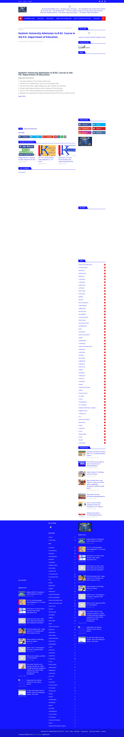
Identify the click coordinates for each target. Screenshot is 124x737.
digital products (92, 410)
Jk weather (92, 372)
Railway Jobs (92, 308)
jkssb (92, 329)
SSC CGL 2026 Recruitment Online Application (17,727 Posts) (46, 159)
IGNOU (92, 370)
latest (92, 425)
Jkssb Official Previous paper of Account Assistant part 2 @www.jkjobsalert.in (95, 463)
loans (92, 431)
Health (92, 337)
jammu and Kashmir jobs (92, 346)
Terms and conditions (94, 731)
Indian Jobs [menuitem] (49, 18)
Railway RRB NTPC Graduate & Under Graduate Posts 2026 (26, 158)
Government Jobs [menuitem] (29, 18)
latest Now (92, 349)
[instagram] (85, 132)
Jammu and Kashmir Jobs (29, 28)
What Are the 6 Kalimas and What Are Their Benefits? (36, 657)
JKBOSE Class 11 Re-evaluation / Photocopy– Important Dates (36, 648)
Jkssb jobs (92, 270)
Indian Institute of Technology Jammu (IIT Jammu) (95, 473)
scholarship (92, 443)
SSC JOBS (92, 396)
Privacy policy (84, 731)
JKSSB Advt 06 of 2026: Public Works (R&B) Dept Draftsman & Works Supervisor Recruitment (35, 621)
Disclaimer (77, 731)
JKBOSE (92, 296)
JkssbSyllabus (92, 314)
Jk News (92, 299)
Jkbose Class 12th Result (68, 9)
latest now (92, 352)
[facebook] (100, 1)
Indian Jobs (92, 282)
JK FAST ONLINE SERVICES (51, 12)
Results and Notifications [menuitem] (82, 18)
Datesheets (92, 364)
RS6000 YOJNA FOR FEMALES (91, 12)
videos (92, 390)
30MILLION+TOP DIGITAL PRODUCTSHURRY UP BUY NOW (89, 37)
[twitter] (102, 1)
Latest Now (92, 279)
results (92, 440)
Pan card (92, 378)
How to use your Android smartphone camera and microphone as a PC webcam (95, 504)
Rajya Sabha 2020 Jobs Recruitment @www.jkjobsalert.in (96, 495)
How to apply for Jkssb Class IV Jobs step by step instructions (85, 11)
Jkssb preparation (92, 302)
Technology (92, 343)
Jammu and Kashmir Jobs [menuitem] (63, 18)
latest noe (92, 428)
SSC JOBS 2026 (46, 11)
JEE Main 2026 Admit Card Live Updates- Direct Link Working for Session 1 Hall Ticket (36, 692)
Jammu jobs (92, 285)
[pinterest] (105, 1)
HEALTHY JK (92, 367)
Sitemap (103, 731)
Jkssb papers (92, 320)
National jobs (92, 273)
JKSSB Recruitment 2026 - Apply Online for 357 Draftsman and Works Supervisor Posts (36, 631)
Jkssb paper (92, 358)
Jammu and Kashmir (92, 334)
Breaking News (92, 326)
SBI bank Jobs (92, 340)
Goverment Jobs (92, 267)
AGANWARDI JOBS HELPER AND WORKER (91, 9)
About (24, 1)
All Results (92, 288)
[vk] (99, 132)
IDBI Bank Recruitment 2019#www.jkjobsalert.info (94, 514)
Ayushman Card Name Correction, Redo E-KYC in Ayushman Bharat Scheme (96, 453)
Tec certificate (92, 405)
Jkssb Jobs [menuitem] (97, 18)
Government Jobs (92, 317)
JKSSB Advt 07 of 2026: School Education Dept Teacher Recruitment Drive (65, 159)
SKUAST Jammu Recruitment (71, 12)
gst (92, 416)
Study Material (92, 402)
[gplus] (85, 128)
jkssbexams (92, 422)
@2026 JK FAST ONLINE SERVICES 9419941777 (52, 731)
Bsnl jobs (92, 355)
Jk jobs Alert (23, 41)
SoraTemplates (37, 734)
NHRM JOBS (92, 361)
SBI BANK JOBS (59, 11)
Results (92, 384)
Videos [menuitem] (22, 22)
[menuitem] (20, 18)
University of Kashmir (92, 387)
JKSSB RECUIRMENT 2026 (50, 9)
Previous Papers (92, 393)
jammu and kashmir (92, 419)
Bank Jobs (92, 276)
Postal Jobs (92, 381)
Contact (30, 1)
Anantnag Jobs (92, 305)
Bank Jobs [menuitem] (40, 18)
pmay (92, 437)
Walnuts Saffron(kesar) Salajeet (92, 407)
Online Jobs (92, 375)
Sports (92, 399)
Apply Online (22, 96)
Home (19, 1)
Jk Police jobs (92, 311)
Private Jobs (92, 294)
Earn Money (92, 332)
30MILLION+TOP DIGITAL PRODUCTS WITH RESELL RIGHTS (34, 682)
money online (92, 434)
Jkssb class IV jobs (92, 323)
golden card (92, 413)
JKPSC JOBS (92, 291)
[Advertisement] (47, 57)
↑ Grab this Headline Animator (62, 528)
